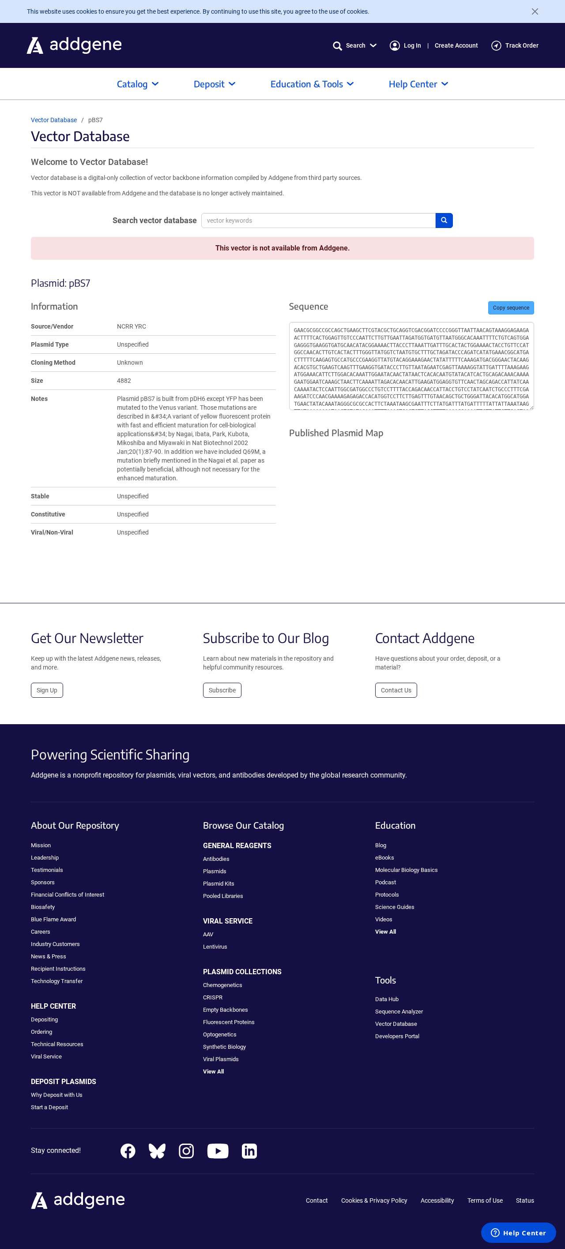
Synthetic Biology (224, 1046)
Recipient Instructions (58, 968)
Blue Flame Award (53, 919)
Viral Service (46, 1056)
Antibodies (216, 859)
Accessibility (437, 1200)
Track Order (522, 45)
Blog (380, 845)
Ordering (41, 1031)
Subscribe (222, 690)
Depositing (44, 1019)
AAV (208, 934)
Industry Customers (55, 944)
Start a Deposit (49, 1107)
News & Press (48, 956)
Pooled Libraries (223, 896)
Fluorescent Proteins (229, 1022)
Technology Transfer (57, 981)
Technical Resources (57, 1044)
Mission (41, 845)
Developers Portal (397, 1036)
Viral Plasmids (221, 1059)
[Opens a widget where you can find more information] (518, 1234)
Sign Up (47, 690)
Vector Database (54, 119)
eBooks (384, 857)
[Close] (531, 11)
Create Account (456, 45)
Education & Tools (307, 83)
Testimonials (47, 870)
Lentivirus (215, 946)
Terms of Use (485, 1200)
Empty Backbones (225, 1009)
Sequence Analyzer (399, 1011)
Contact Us (396, 690)
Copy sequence (511, 308)
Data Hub (387, 999)
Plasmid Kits (218, 883)
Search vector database (155, 220)
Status (525, 1200)
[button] (355, 45)
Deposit (209, 83)
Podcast (385, 882)
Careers (40, 931)
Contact (317, 1200)
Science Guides (394, 907)
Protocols (387, 894)
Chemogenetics (222, 985)
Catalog (132, 83)
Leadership (45, 857)
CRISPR (212, 997)
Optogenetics (220, 1034)
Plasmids (214, 871)
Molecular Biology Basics (406, 870)
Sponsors (43, 882)
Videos (383, 919)
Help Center (413, 83)
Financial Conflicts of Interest (67, 894)
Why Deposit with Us (57, 1095)
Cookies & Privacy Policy (374, 1200)
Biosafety (43, 907)
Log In (412, 45)
